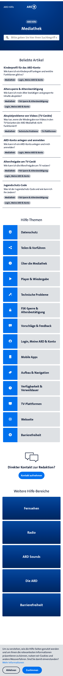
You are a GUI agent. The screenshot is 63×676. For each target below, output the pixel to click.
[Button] (31, 7)
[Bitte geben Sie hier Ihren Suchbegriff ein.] (31, 37)
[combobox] (31, 37)
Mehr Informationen (13, 662)
